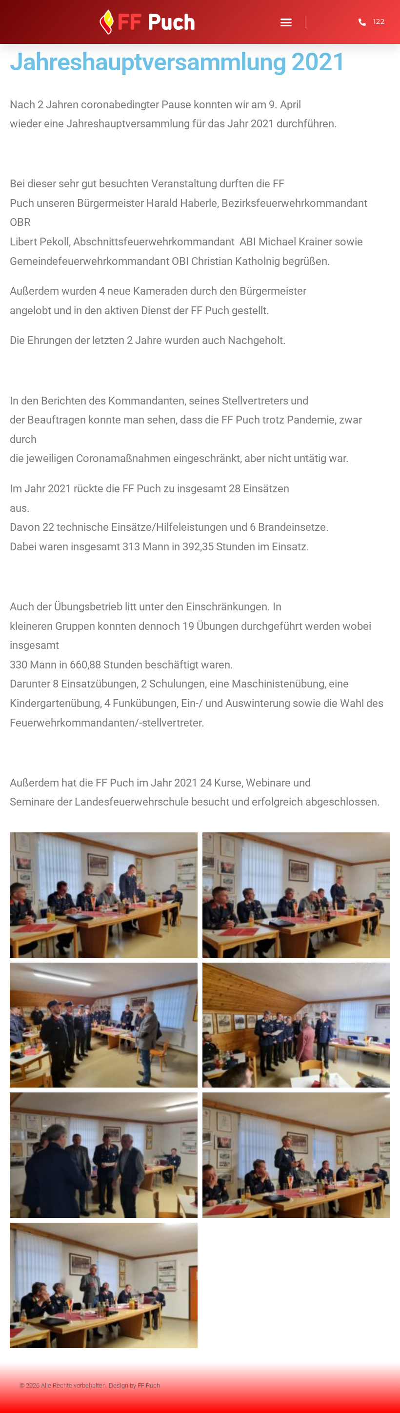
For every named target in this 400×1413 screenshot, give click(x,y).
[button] (286, 22)
